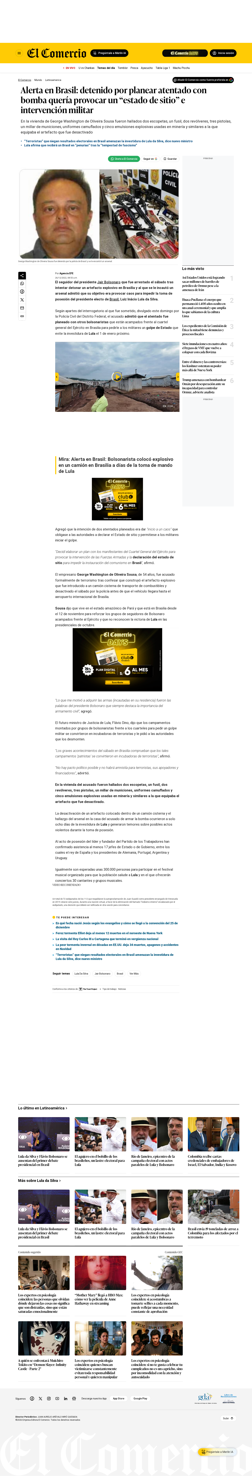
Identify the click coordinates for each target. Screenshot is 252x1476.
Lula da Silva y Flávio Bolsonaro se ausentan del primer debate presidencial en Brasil (43, 1160)
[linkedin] (66, 1398)
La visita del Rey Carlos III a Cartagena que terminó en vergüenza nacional (107, 939)
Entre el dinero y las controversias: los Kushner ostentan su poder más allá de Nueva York (204, 366)
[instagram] (49, 1398)
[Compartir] (22, 275)
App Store (118, 1398)
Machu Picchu (181, 68)
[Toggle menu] (19, 53)
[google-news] (74, 1398)
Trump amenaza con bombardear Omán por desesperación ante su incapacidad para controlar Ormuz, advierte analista (204, 386)
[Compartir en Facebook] (22, 292)
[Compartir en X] (22, 300)
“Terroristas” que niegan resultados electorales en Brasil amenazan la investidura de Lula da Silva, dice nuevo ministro (114, 957)
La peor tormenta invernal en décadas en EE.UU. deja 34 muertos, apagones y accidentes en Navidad (117, 947)
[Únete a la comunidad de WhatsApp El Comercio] (124, 159)
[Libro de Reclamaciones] (229, 1398)
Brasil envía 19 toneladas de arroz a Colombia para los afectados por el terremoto (213, 1233)
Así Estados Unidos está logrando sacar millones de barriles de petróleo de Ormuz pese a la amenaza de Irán (203, 283)
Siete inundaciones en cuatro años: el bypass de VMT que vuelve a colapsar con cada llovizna (204, 348)
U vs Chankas (86, 68)
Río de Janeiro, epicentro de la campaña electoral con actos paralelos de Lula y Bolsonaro (153, 1160)
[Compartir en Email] (22, 308)
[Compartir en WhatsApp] (22, 283)
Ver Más (134, 973)
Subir (226, 1418)
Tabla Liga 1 (162, 68)
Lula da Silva (81, 973)
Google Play (140, 1398)
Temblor (123, 68)
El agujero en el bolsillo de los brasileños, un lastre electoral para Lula (100, 1160)
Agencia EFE (66, 273)
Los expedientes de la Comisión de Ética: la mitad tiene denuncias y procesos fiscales (204, 330)
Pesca (134, 68)
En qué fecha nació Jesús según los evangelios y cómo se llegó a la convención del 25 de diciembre (117, 925)
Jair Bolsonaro (102, 973)
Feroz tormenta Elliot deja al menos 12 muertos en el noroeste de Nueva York (109, 933)
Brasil (120, 973)
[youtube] (57, 1398)
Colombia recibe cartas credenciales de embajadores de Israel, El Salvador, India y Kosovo (212, 1160)
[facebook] (32, 1398)
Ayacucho (147, 68)
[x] (40, 1398)
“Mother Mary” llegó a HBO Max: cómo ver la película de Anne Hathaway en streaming (99, 1299)
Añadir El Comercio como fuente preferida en (202, 79)
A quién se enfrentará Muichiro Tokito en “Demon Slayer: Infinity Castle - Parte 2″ (42, 1364)
